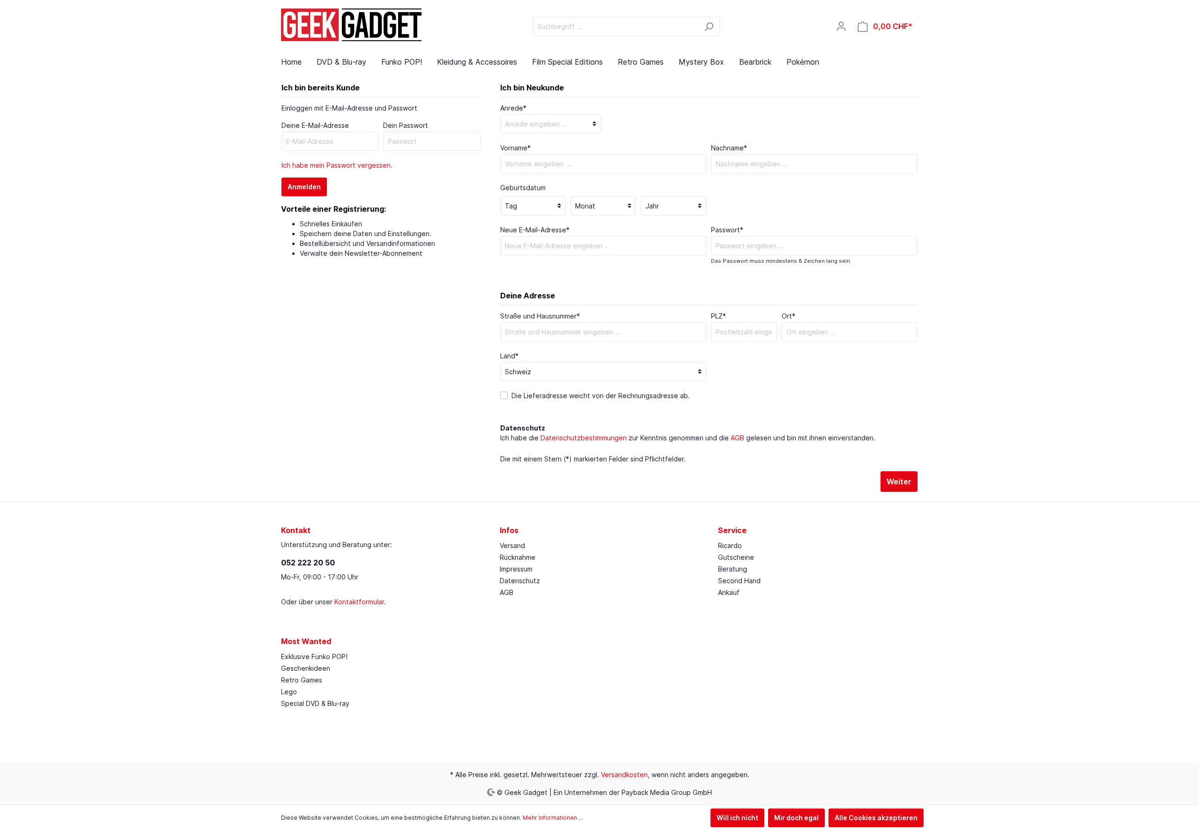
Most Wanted (306, 641)
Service (732, 530)
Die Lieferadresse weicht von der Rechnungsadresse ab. (600, 396)
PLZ (718, 316)
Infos (509, 530)
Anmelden (304, 187)
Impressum (516, 569)
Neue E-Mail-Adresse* (535, 230)
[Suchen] (709, 26)
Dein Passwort (405, 125)
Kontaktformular (359, 602)
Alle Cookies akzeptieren (876, 818)
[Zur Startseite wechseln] (351, 24)
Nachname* (729, 148)
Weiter (899, 481)
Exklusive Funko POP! (314, 656)
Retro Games (301, 680)
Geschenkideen (305, 668)
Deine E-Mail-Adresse (315, 125)
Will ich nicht (737, 818)
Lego (289, 692)
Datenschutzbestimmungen (583, 438)
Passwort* (727, 230)
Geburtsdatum (523, 188)
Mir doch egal (796, 818)
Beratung (732, 569)
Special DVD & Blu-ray (315, 703)
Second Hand (739, 581)
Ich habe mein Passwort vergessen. (336, 165)
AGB (737, 438)
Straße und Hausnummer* (540, 316)
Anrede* (513, 108)
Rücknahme (517, 557)
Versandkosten (624, 775)
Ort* (788, 316)
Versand (512, 545)
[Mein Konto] (841, 26)
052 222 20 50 (308, 562)
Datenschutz (520, 581)
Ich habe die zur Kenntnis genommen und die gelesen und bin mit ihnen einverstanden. (687, 438)
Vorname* (515, 148)
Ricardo (730, 545)
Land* (509, 356)
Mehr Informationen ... (553, 817)
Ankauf (729, 592)
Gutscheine (736, 557)
